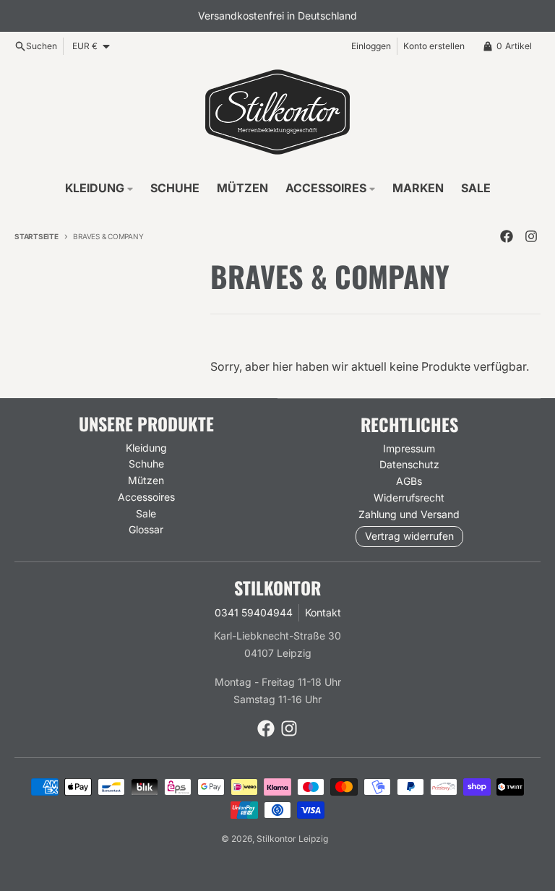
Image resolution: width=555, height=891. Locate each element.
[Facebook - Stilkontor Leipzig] (506, 236)
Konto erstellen (434, 45)
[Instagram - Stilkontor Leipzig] (531, 236)
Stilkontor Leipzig (292, 838)
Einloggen (371, 45)
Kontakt (323, 612)
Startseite (36, 236)
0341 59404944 (254, 612)
